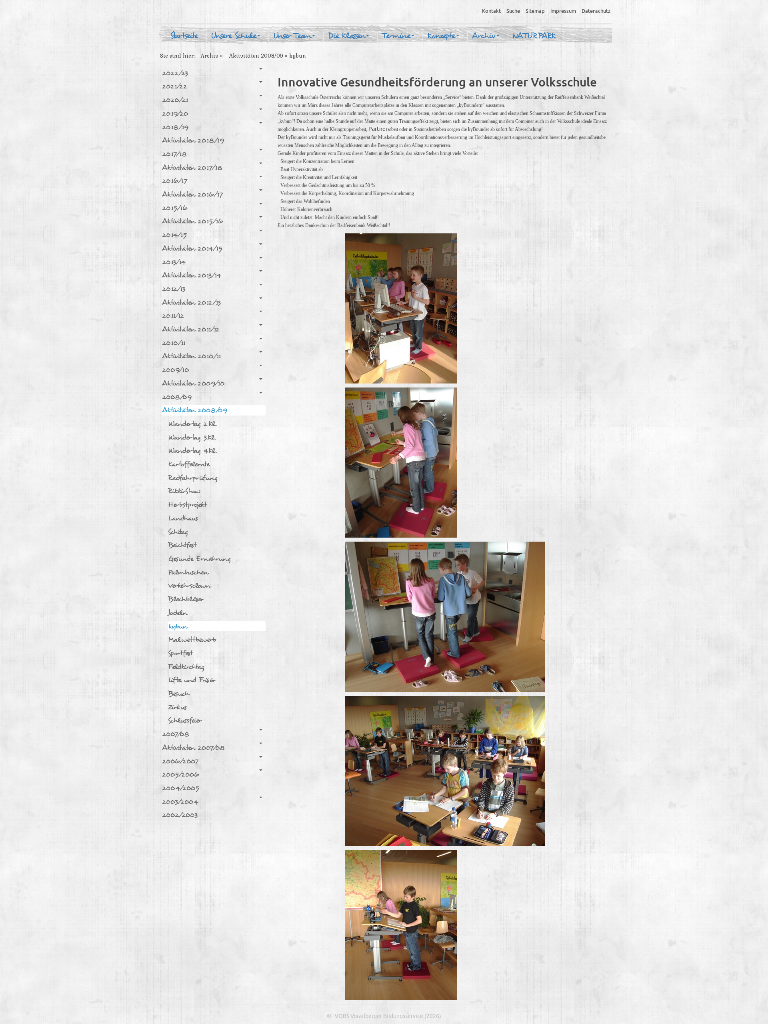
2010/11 (173, 342)
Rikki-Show (184, 491)
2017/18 (174, 154)
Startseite (184, 36)
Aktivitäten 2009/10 (193, 383)
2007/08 (175, 734)
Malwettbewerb (192, 639)
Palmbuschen (188, 572)
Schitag (178, 531)
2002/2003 (180, 814)
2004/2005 (180, 788)
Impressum (563, 11)
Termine (396, 36)
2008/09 (177, 397)
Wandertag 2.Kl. (192, 423)
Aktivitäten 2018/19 (193, 140)
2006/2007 (180, 761)
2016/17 (174, 180)
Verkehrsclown (189, 585)
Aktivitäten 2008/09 (256, 55)
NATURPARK (534, 36)
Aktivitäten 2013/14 (191, 275)
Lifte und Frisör (192, 680)
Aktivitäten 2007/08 (193, 747)
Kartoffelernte (189, 464)
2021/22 (174, 86)
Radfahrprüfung (193, 477)
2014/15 (174, 234)
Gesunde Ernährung (199, 558)
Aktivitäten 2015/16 (192, 221)
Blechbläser (186, 599)
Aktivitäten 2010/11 (191, 356)
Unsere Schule (233, 36)
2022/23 (175, 73)
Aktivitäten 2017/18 (192, 167)
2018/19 (175, 127)
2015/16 (175, 208)
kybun (177, 626)
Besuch (178, 693)
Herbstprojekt (187, 504)
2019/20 (175, 113)
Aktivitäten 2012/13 (191, 302)
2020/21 (175, 99)
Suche (513, 11)
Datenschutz (596, 11)
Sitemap (535, 11)
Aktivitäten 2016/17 (192, 194)
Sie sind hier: (177, 55)
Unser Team (292, 36)
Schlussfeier (185, 720)
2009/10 (175, 369)
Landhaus (183, 518)
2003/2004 (180, 801)
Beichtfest (182, 545)
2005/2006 (180, 774)
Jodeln (177, 612)
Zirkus (177, 707)
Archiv (484, 36)
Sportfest (180, 653)
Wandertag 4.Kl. (192, 450)
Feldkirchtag (186, 666)
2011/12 (173, 315)
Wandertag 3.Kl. (192, 437)
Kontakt (491, 11)
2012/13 (173, 288)
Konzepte (441, 36)
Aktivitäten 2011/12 (191, 329)
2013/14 (174, 262)
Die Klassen (346, 36)
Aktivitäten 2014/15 (192, 248)
